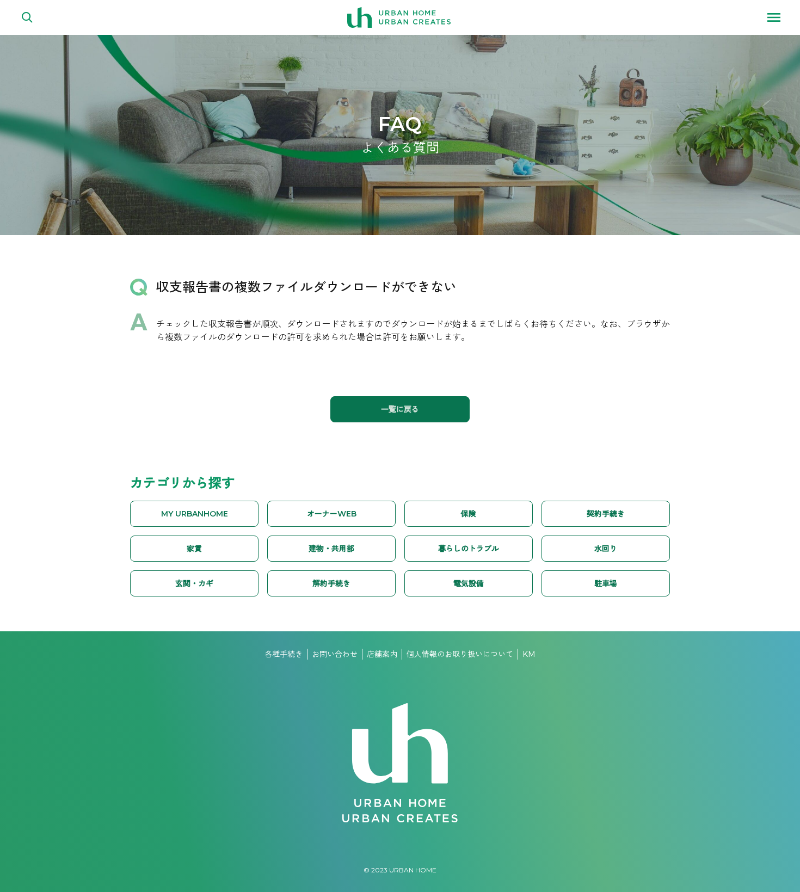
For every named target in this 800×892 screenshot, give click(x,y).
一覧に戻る (400, 409)
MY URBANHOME (194, 514)
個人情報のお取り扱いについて (460, 654)
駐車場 (605, 583)
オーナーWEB (331, 514)
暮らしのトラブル (468, 548)
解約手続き (331, 583)
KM (529, 654)
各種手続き (283, 654)
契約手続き (606, 514)
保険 (468, 514)
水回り (605, 548)
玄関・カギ (194, 583)
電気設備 (468, 583)
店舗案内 (382, 654)
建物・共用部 (331, 548)
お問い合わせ (335, 654)
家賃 (194, 548)
